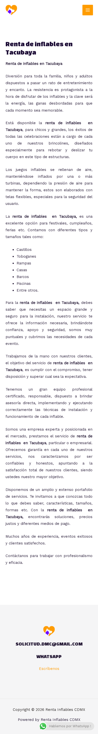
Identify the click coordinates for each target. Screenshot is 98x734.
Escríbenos (49, 668)
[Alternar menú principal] (87, 10)
